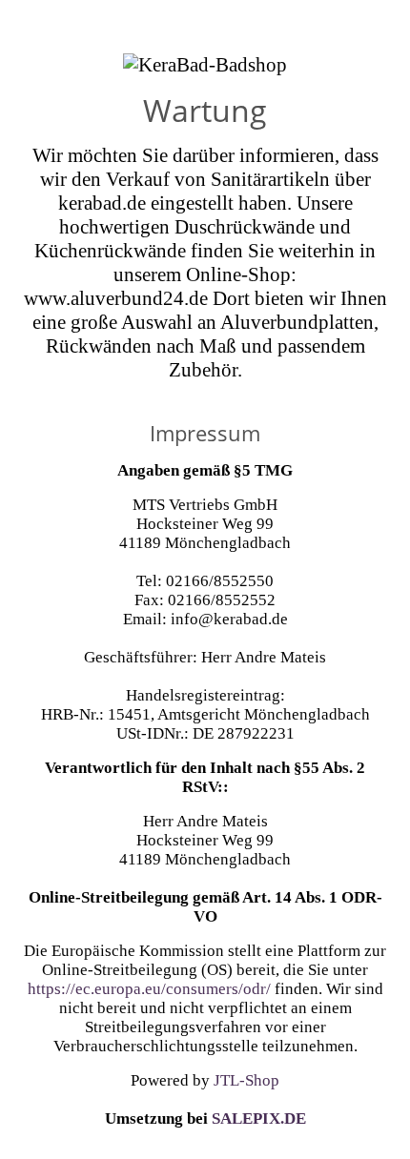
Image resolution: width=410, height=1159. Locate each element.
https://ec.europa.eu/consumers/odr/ (149, 989)
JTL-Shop (246, 1080)
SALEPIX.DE (259, 1118)
